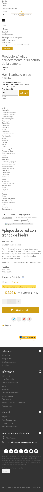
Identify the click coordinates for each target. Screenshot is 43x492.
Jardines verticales (8, 153)
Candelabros (6, 123)
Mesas (4, 129)
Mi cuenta (6, 412)
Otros (4, 155)
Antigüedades (6, 136)
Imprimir (8, 325)
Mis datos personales (9, 426)
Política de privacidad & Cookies (13, 402)
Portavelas (5, 127)
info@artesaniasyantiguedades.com (24, 442)
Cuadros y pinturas (8, 149)
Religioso (5, 140)
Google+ (24, 319)
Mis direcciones (7, 423)
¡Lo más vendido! (8, 379)
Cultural (4, 142)
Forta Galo (16, 277)
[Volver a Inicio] (4, 214)
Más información (7, 468)
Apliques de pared (8, 119)
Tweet (13, 319)
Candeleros (6, 125)
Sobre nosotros (7, 209)
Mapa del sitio (7, 406)
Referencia (6, 241)
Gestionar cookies (17, 468)
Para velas (5, 121)
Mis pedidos (6, 416)
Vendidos (5, 157)
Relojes (4, 144)
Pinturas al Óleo (7, 151)
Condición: (5, 245)
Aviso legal (5, 389)
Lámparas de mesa (8, 114)
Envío (4, 386)
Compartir (18, 319)
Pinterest (29, 319)
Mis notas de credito (9, 420)
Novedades (6, 376)
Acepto (5, 471)
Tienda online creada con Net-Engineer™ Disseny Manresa (24, 487)
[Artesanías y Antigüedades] (21, 14)
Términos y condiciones (10, 392)
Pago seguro (6, 399)
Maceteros (5, 132)
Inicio (3, 108)
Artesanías (5, 110)
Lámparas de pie (7, 117)
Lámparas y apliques (9, 112)
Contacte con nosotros (9, 8)
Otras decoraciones (8, 134)
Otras (4, 147)
